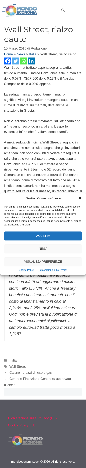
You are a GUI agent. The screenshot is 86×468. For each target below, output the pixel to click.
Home (8, 54)
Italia (32, 54)
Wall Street (17, 367)
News (21, 54)
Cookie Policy (26, 270)
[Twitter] (15, 61)
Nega (43, 249)
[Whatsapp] (23, 61)
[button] (80, 198)
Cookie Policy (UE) (22, 425)
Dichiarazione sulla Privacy (52, 270)
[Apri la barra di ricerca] (63, 10)
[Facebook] (7, 61)
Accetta (43, 236)
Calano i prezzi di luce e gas (30, 372)
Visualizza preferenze (43, 261)
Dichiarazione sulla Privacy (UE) (32, 418)
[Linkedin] (31, 61)
